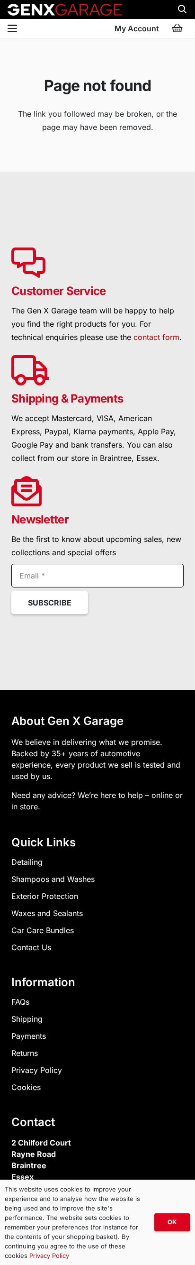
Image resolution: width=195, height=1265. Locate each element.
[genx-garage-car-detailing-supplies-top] (65, 10)
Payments (28, 1036)
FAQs (20, 1002)
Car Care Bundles (42, 930)
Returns (24, 1053)
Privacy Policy (36, 1070)
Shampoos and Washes (53, 879)
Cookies (26, 1087)
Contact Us (31, 947)
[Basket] (177, 28)
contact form (156, 337)
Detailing (27, 862)
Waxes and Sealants (47, 913)
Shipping (27, 1019)
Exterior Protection (44, 896)
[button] (182, 9)
